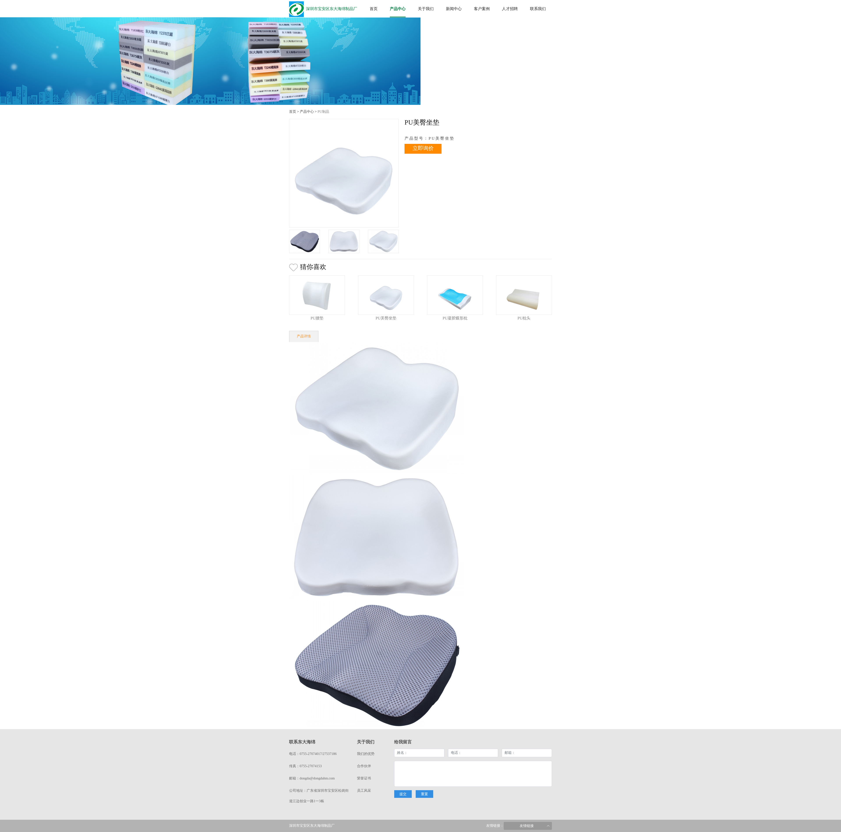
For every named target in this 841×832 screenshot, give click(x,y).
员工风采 (364, 791)
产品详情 (304, 336)
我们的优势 (366, 754)
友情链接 (527, 826)
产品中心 (398, 9)
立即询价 (423, 148)
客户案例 (482, 9)
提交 (402, 794)
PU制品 (323, 112)
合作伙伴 (364, 766)
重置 (424, 794)
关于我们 (426, 9)
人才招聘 (510, 9)
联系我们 (538, 9)
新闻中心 (454, 9)
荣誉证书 (364, 778)
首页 (374, 9)
